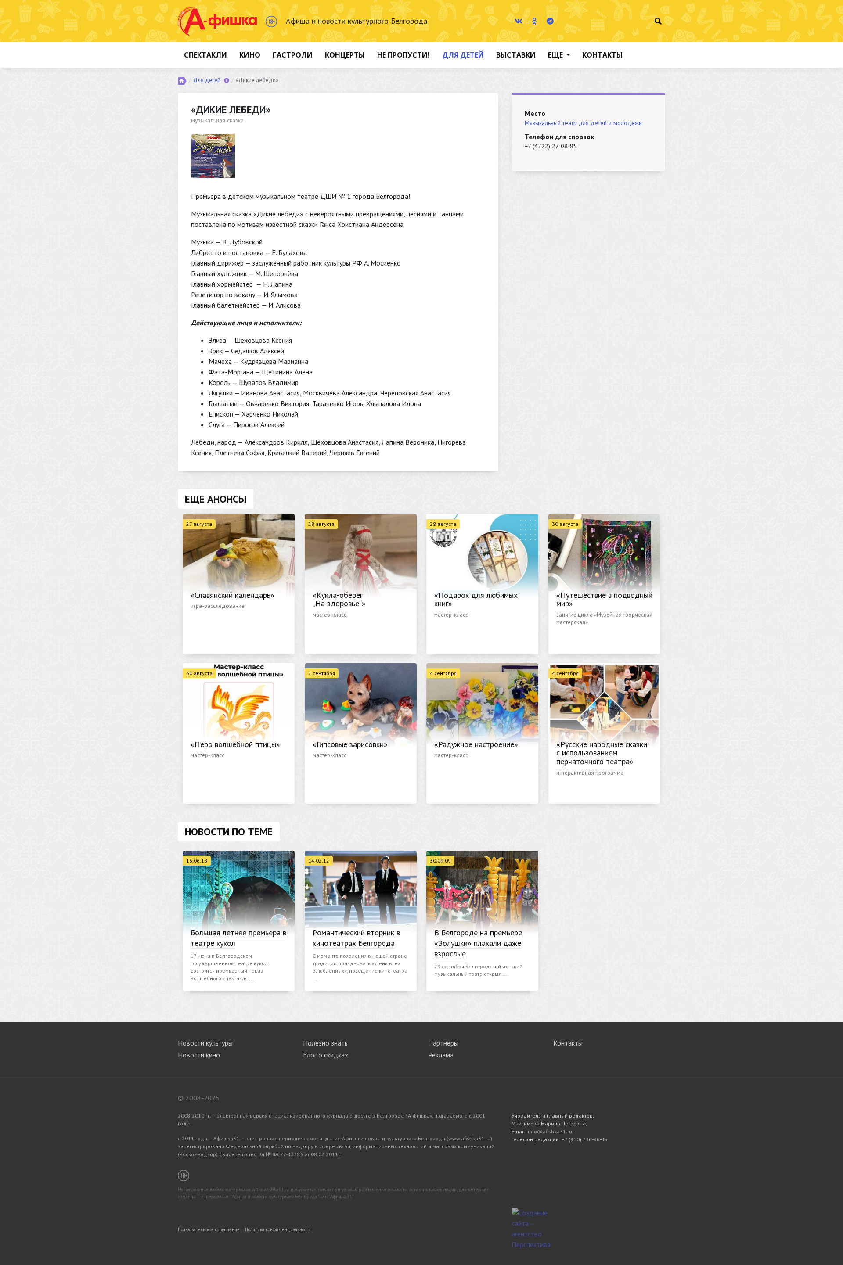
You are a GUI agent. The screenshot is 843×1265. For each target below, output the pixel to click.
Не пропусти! (403, 55)
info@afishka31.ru (550, 1131)
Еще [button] (556, 55)
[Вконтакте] (519, 21)
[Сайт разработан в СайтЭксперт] (533, 1227)
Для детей (463, 55)
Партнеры (443, 1043)
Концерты (345, 55)
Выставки (516, 55)
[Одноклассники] (534, 21)
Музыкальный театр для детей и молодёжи (583, 123)
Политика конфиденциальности (278, 1229)
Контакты (602, 55)
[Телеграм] (550, 21)
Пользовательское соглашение (209, 1229)
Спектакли (205, 55)
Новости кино (199, 1054)
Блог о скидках (325, 1054)
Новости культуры (205, 1043)
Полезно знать (325, 1043)
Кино (249, 55)
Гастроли (293, 55)
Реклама (441, 1054)
